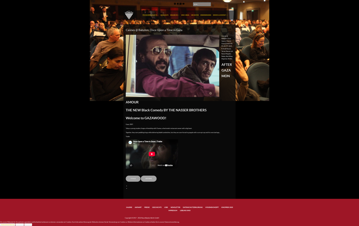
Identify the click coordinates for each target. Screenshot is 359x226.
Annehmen (20, 224)
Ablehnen (28, 224)
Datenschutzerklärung (7, 224)
